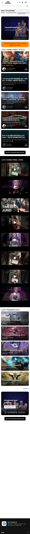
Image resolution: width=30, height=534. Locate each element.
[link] (8, 2)
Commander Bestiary (11, 12)
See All (25, 388)
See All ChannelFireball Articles (15, 152)
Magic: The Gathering (8, 10)
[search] (13, 6)
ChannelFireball (22, 12)
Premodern (5, 59)
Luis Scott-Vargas (10, 68)
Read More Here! (9, 407)
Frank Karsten (9, 106)
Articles (3, 12)
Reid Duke (8, 144)
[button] (27, 6)
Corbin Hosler (9, 87)
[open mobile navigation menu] (2, 2)
